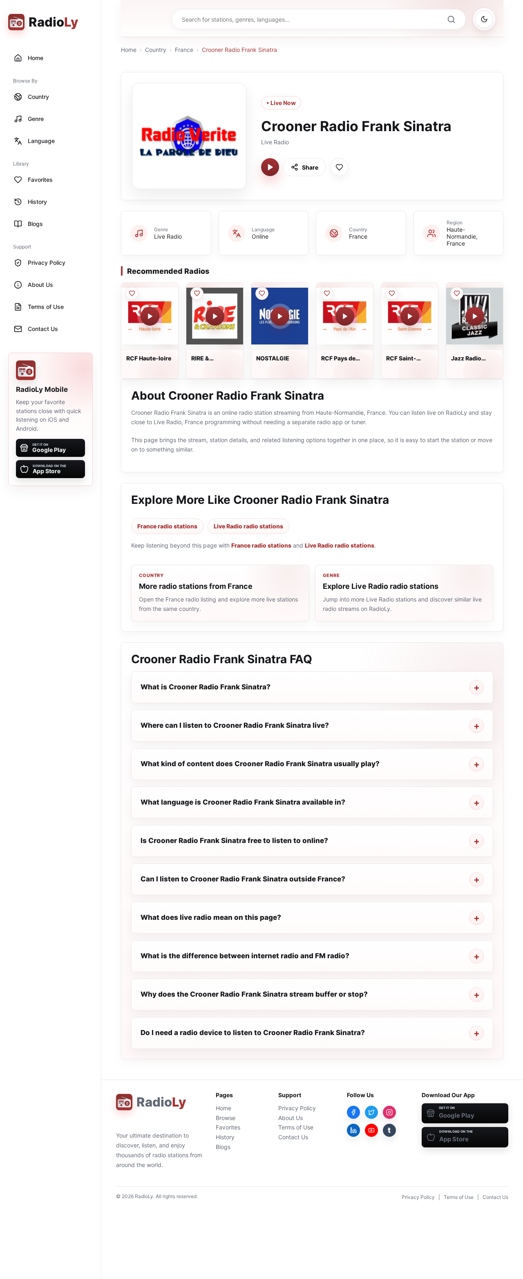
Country (155, 49)
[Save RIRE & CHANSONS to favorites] (196, 293)
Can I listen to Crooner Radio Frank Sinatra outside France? (243, 879)
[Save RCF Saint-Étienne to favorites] (391, 293)
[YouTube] (371, 1130)
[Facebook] (353, 1112)
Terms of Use (295, 1127)
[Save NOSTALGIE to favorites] (261, 293)
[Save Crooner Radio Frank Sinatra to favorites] (339, 167)
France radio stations (167, 526)
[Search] (451, 19)
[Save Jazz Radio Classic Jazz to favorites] (456, 293)
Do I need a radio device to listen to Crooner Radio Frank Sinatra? (253, 1033)
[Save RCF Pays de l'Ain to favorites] (326, 293)
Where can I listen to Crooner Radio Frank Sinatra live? (235, 725)
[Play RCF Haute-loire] (150, 316)
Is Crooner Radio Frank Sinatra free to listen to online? (234, 840)
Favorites (228, 1127)
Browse (225, 1117)
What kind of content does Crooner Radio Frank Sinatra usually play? (260, 764)
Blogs (223, 1146)
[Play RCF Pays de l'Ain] (344, 316)
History (225, 1137)
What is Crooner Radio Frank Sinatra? (205, 687)
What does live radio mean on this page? (211, 917)
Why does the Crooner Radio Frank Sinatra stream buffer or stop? (254, 994)
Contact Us (293, 1137)
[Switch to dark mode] (484, 19)
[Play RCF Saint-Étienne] (409, 316)
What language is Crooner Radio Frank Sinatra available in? (243, 802)
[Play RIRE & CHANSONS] (215, 316)
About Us (290, 1117)
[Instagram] (389, 1112)
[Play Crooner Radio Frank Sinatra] (270, 167)
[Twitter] (371, 1112)
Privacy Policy (297, 1108)
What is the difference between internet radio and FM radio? (245, 956)
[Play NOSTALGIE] (279, 316)
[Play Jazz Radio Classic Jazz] (474, 316)
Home (128, 49)
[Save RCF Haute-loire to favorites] (132, 293)
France (184, 49)
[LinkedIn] (353, 1130)
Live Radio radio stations (248, 526)
